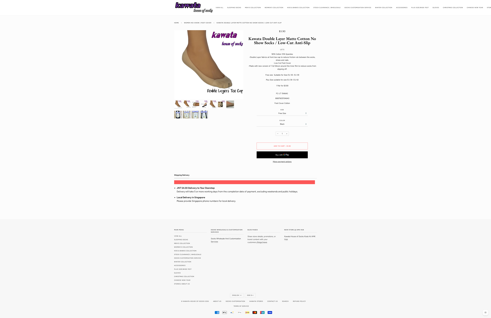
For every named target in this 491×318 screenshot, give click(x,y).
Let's (282, 49)
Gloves (177, 273)
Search (285, 301)
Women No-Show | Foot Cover (197, 23)
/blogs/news (262, 242)
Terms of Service (241, 306)
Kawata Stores (256, 301)
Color (282, 120)
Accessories (180, 265)
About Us (217, 301)
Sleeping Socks (181, 240)
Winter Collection (182, 262)
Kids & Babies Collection (185, 251)
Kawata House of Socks (194, 301)
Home (176, 23)
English (236, 295)
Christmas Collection (184, 276)
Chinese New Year (182, 280)
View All (178, 236)
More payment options (282, 161)
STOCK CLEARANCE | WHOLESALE (187, 254)
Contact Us (272, 301)
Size (282, 110)
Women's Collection (183, 247)
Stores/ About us (182, 284)
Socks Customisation (235, 301)
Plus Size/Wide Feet (183, 269)
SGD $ (249, 295)
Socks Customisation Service (187, 258)
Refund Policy (299, 301)
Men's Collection (182, 243)
